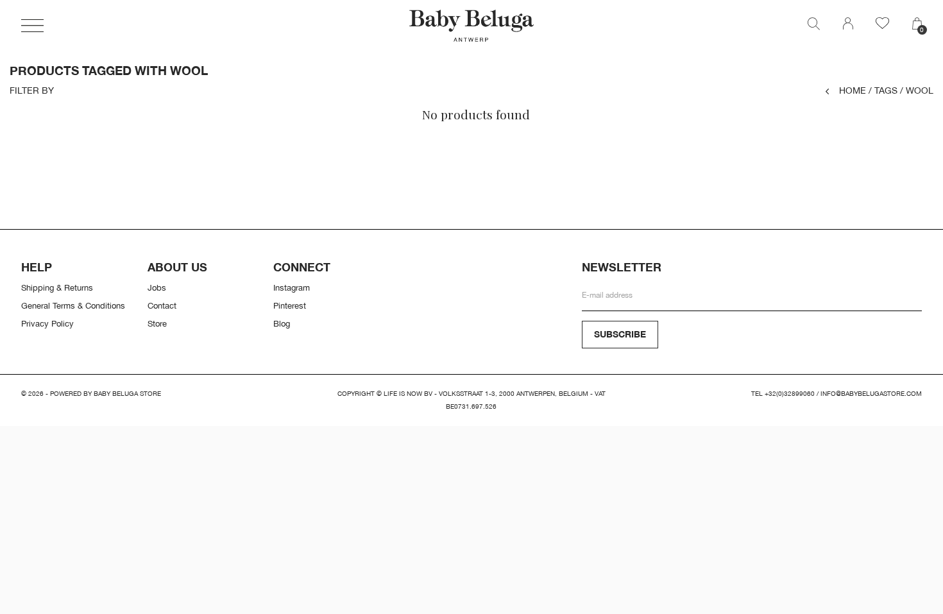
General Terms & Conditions (73, 305)
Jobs (157, 287)
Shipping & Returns (57, 287)
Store (157, 323)
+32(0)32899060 (790, 393)
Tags (883, 90)
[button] (32, 25)
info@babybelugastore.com (871, 393)
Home (852, 90)
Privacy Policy (47, 323)
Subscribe (620, 333)
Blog (281, 323)
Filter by (32, 90)
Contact (162, 305)
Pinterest (289, 305)
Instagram (291, 287)
